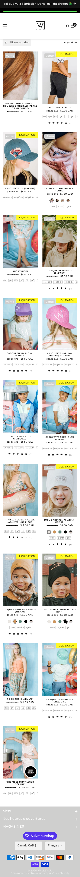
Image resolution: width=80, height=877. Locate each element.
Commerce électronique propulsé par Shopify (40, 873)
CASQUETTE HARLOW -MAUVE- (20, 354)
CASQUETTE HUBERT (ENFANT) (60, 272)
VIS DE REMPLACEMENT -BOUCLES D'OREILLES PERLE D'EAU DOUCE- (20, 106)
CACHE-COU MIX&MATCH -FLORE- (60, 190)
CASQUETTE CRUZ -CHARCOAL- (20, 437)
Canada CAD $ (27, 845)
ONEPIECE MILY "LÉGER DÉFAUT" (20, 783)
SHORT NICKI (20, 271)
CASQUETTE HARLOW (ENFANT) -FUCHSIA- (59, 354)
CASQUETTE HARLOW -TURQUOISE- (60, 700)
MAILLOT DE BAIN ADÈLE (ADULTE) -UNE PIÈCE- (20, 521)
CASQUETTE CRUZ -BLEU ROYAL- (59, 438)
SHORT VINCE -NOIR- (60, 108)
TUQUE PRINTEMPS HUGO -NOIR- (60, 610)
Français (54, 845)
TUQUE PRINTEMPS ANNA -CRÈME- (60, 521)
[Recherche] (68, 26)
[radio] (44, 116)
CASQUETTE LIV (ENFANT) (20, 188)
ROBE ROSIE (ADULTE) (20, 699)
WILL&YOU (45, 870)
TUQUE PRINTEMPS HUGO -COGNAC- (20, 610)
